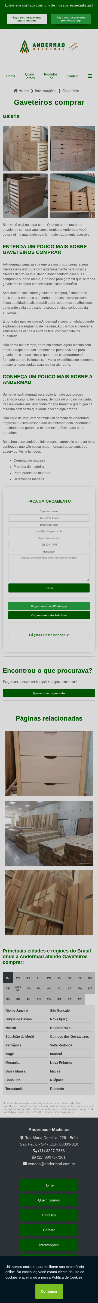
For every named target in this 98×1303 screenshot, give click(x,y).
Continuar (49, 1291)
